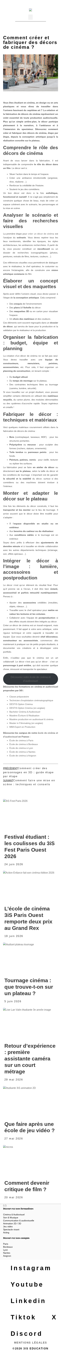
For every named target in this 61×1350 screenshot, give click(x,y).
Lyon (5, 1250)
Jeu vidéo (8, 1226)
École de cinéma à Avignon (22, 755)
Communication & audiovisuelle (18, 1220)
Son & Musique (10, 1217)
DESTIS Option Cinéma (21, 704)
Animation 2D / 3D (12, 1223)
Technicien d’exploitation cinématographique (31, 700)
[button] (30, 17)
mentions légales (30, 1342)
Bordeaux (8, 1247)
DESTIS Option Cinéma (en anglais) (27, 708)
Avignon (7, 1256)
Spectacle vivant (11, 1229)
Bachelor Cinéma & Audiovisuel (24, 711)
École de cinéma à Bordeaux (23, 744)
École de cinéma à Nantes (22, 752)
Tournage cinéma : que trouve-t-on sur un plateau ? (28, 986)
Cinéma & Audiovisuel (14, 1214)
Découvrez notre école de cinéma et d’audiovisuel (31, 679)
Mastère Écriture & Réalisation (24, 715)
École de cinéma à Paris (21, 740)
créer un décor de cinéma (41, 233)
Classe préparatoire (19, 696)
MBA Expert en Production (22, 727)
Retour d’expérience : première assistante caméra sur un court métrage (30, 1058)
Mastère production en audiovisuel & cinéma (31, 719)
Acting (6, 1232)
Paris (5, 1244)
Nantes (6, 1253)
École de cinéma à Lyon (21, 748)
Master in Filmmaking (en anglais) (26, 723)
